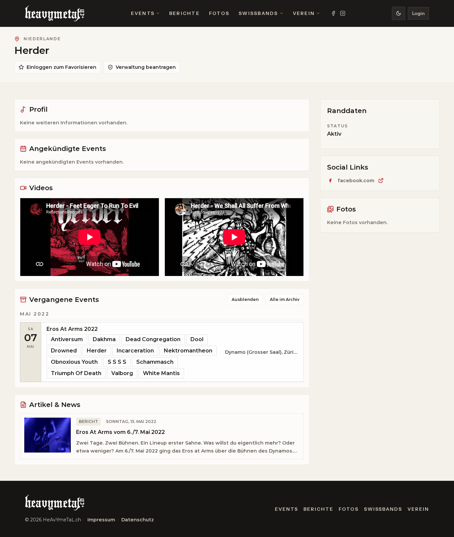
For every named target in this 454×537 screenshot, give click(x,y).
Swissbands (258, 13)
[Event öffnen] (172, 352)
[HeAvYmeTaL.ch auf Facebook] (333, 13)
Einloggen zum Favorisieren (61, 67)
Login (418, 13)
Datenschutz (137, 520)
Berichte (184, 13)
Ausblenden (245, 299)
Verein (304, 13)
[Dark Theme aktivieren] (398, 13)
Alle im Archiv (284, 299)
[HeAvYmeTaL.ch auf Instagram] (342, 13)
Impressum (101, 520)
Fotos (219, 13)
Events (143, 13)
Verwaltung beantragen (146, 67)
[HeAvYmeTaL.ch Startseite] (54, 13)
